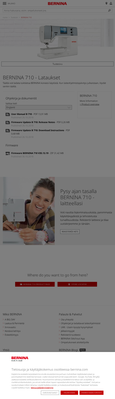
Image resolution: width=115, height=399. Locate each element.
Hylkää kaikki (69, 393)
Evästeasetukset (50, 393)
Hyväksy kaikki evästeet (91, 393)
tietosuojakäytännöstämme (42, 387)
